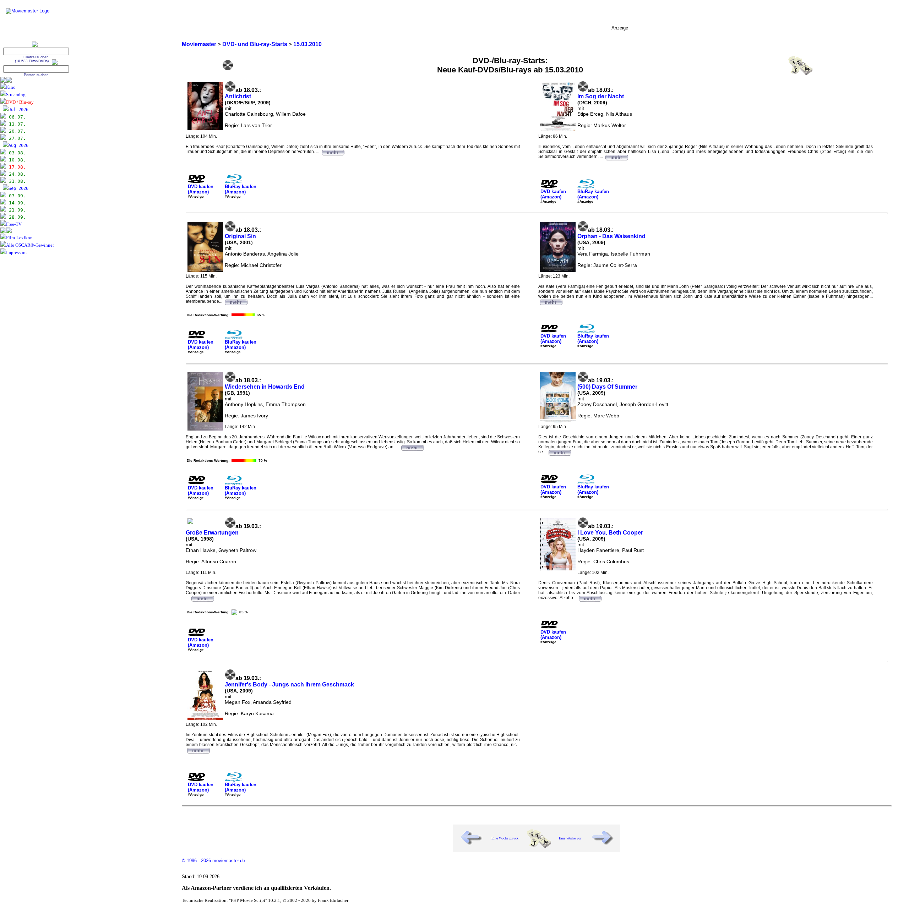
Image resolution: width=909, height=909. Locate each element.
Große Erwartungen (212, 533)
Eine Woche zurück (504, 838)
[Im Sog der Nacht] (616, 156)
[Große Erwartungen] (202, 597)
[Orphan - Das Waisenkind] (550, 301)
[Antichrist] (332, 151)
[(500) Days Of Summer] (559, 451)
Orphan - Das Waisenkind (611, 236)
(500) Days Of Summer (607, 387)
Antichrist (238, 96)
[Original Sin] (235, 301)
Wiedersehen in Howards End (265, 387)
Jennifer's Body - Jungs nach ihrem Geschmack (289, 684)
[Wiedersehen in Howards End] (412, 446)
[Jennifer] (198, 749)
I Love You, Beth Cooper (610, 533)
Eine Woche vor (570, 838)
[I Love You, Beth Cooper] (589, 597)
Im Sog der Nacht (600, 96)
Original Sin (240, 236)
